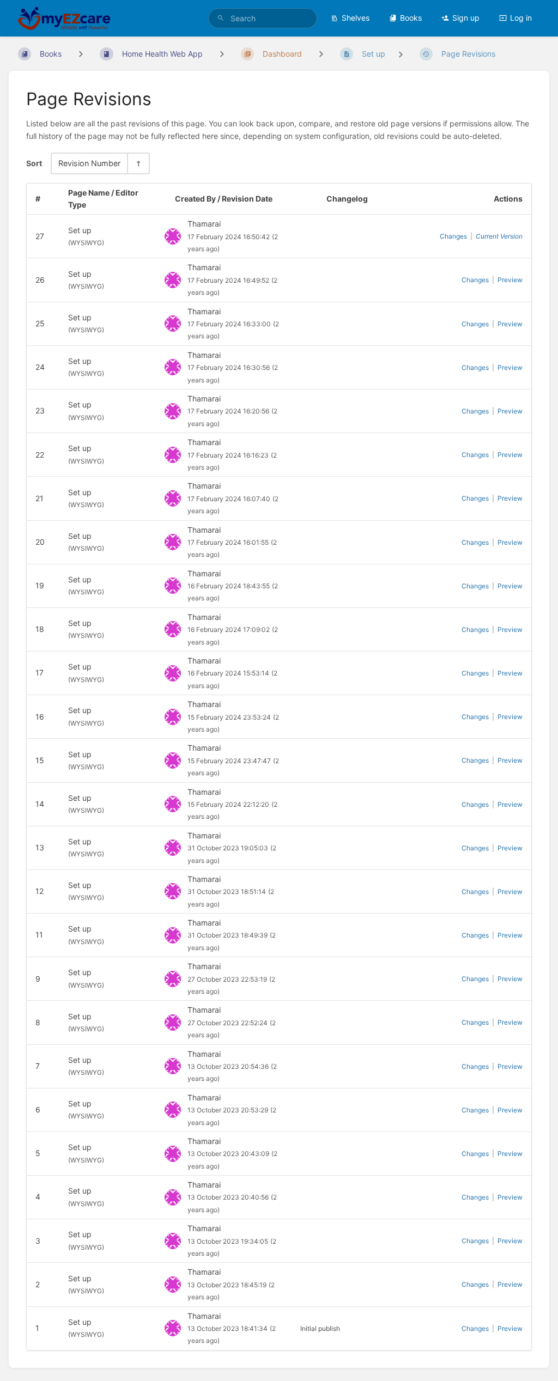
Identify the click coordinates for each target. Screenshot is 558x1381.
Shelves (355, 17)
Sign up (466, 17)
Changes (453, 236)
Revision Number (89, 163)
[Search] (221, 18)
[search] (262, 18)
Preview (510, 280)
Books (411, 17)
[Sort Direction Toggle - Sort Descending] (138, 163)
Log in (521, 17)
